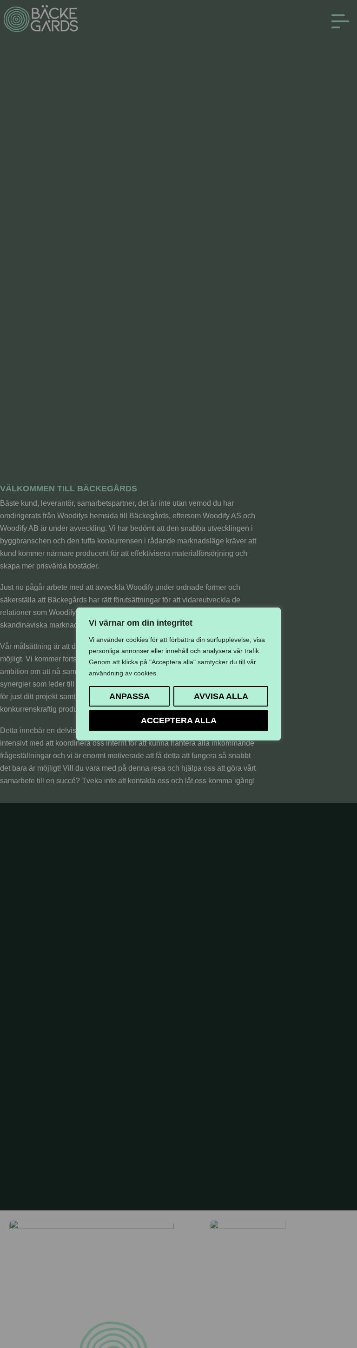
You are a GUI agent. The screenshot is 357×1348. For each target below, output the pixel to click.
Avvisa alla (221, 696)
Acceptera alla (179, 720)
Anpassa (129, 696)
